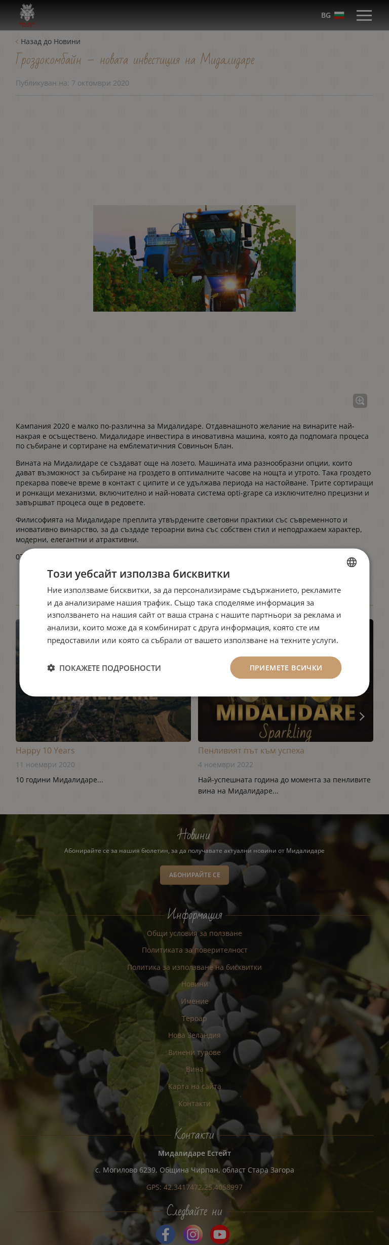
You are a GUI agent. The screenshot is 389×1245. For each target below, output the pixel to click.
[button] (104, 667)
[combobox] (352, 562)
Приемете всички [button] (286, 667)
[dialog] (194, 622)
